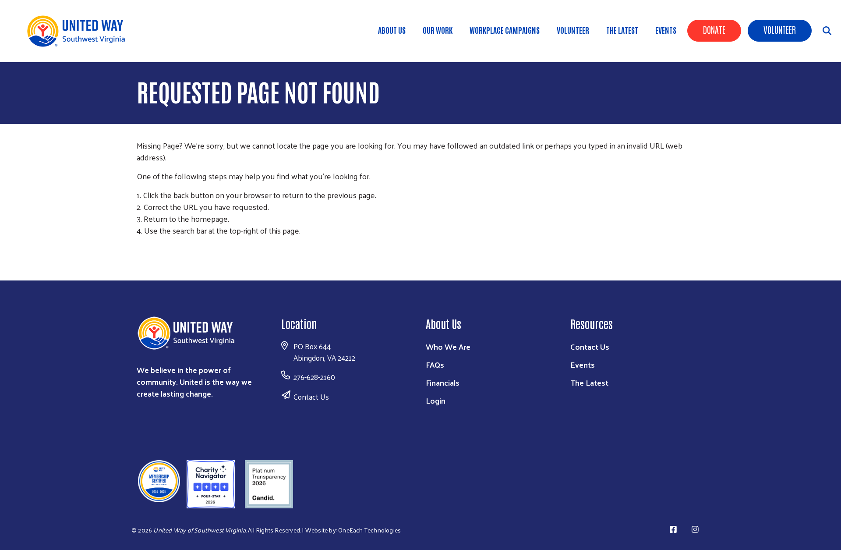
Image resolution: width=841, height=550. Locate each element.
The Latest (622, 30)
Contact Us (311, 396)
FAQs (435, 364)
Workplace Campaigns (505, 30)
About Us (392, 30)
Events (665, 30)
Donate (714, 29)
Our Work (437, 30)
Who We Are (448, 346)
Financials (442, 382)
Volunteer (779, 29)
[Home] (79, 31)
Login (435, 400)
